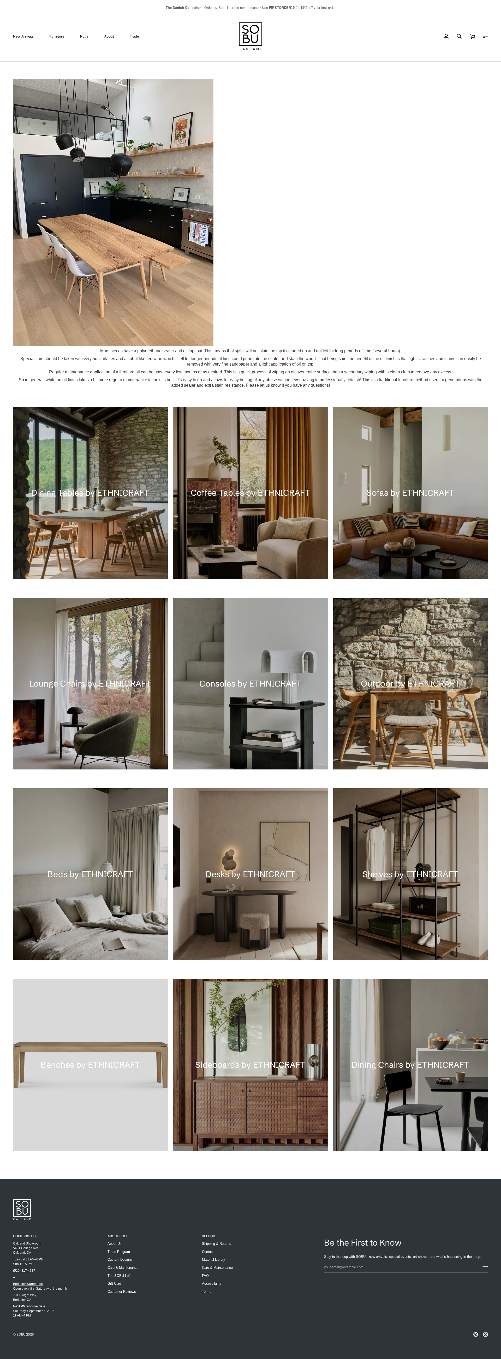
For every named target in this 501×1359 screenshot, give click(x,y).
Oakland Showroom (27, 1243)
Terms (206, 1292)
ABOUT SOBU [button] (118, 1236)
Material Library (213, 1259)
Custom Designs (120, 1259)
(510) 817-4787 (24, 1270)
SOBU (20, 1334)
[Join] (483, 1266)
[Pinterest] (475, 1334)
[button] (60, 36)
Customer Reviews (122, 1292)
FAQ (205, 1276)
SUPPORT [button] (209, 1236)
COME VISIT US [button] (25, 1236)
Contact (208, 1252)
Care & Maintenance (123, 1268)
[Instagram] (485, 1334)
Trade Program (119, 1252)
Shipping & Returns (216, 1244)
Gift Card (114, 1283)
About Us (115, 1244)
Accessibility (211, 1283)
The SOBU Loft (119, 1276)
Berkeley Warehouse (28, 1283)
